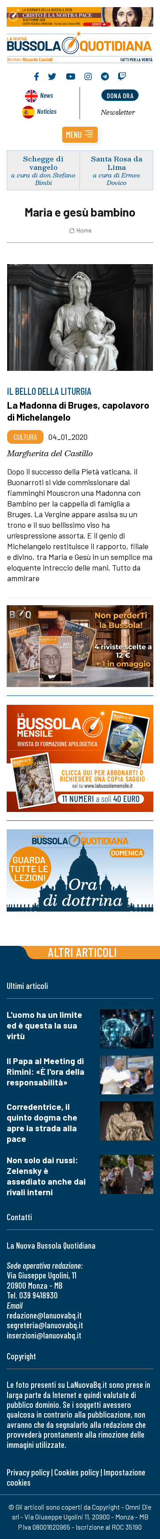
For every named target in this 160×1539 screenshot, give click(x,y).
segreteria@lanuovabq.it (45, 1325)
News (46, 95)
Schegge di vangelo (43, 163)
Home (84, 230)
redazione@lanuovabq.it (44, 1315)
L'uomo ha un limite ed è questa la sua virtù (44, 1025)
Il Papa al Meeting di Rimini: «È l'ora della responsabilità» (45, 1071)
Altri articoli (82, 952)
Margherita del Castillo (50, 453)
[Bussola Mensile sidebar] (80, 758)
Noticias (46, 111)
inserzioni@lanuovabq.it (44, 1335)
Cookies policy (76, 1472)
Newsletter (118, 112)
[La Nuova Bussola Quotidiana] (80, 46)
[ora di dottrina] (80, 870)
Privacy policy (28, 1472)
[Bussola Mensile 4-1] (80, 646)
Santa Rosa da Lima (116, 163)
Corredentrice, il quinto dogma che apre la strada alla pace (42, 1122)
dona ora (120, 95)
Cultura (25, 437)
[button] (80, 134)
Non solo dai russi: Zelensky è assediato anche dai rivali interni (46, 1176)
